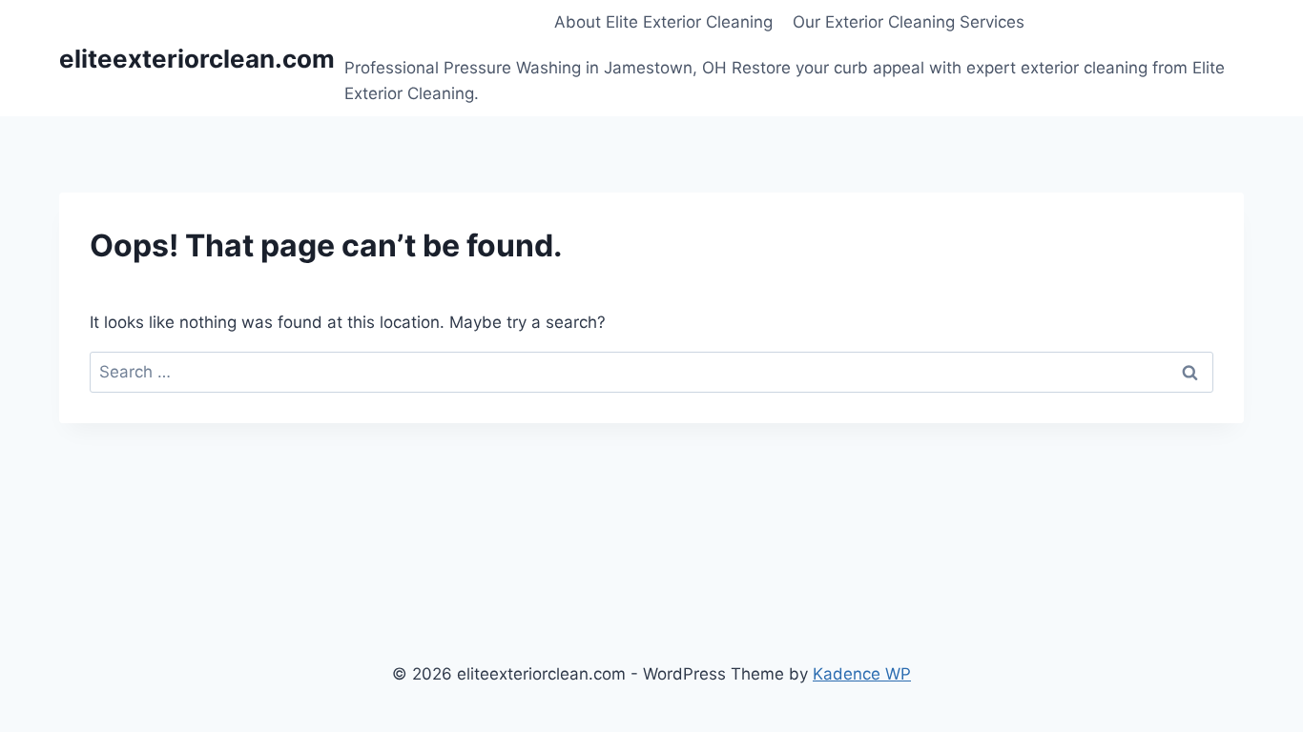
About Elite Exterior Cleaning (663, 21)
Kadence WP (862, 673)
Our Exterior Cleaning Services (908, 21)
